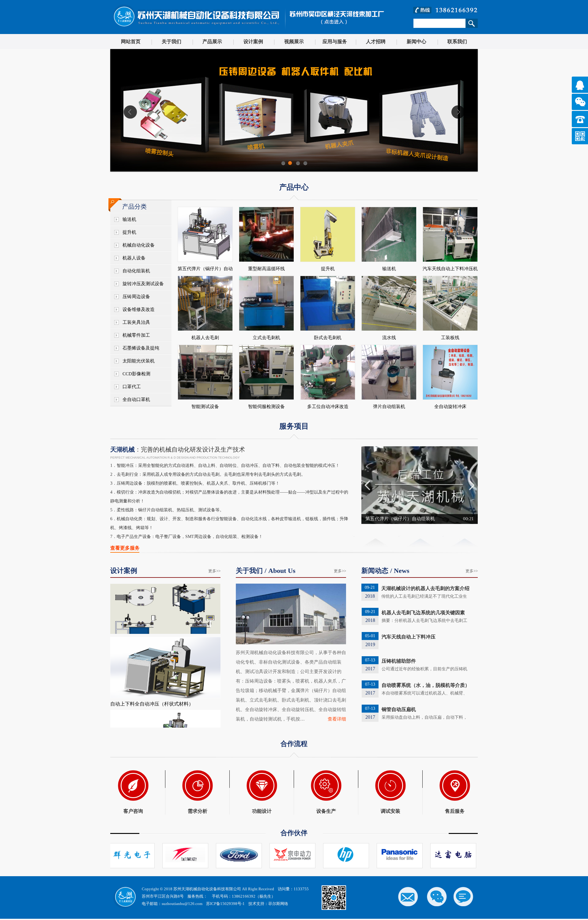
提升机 (129, 232)
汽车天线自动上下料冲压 (408, 636)
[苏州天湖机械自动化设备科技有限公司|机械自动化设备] (196, 30)
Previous (367, 485)
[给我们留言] (464, 896)
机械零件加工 (136, 335)
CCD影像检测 (136, 373)
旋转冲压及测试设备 (143, 283)
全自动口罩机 (136, 399)
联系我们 (457, 41)
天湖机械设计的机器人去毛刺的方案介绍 (425, 588)
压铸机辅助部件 (399, 661)
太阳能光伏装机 (139, 360)
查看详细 (337, 719)
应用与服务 (334, 41)
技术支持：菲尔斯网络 (268, 903)
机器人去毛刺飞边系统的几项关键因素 (423, 612)
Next (472, 485)
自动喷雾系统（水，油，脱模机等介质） (426, 685)
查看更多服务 (125, 548)
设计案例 (253, 41)
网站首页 (131, 41)
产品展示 (212, 41)
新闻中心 (416, 41)
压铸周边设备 (136, 296)
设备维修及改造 (139, 309)
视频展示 (294, 41)
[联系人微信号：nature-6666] (436, 896)
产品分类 (134, 206)
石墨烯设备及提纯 (141, 348)
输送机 (129, 219)
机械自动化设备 (139, 245)
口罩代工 (132, 386)
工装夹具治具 (136, 322)
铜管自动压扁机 (399, 709)
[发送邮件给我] (409, 896)
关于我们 (171, 41)
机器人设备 (134, 258)
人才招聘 (376, 41)
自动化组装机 (136, 270)
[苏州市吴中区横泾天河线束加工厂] (334, 30)
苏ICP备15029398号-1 (225, 903)
